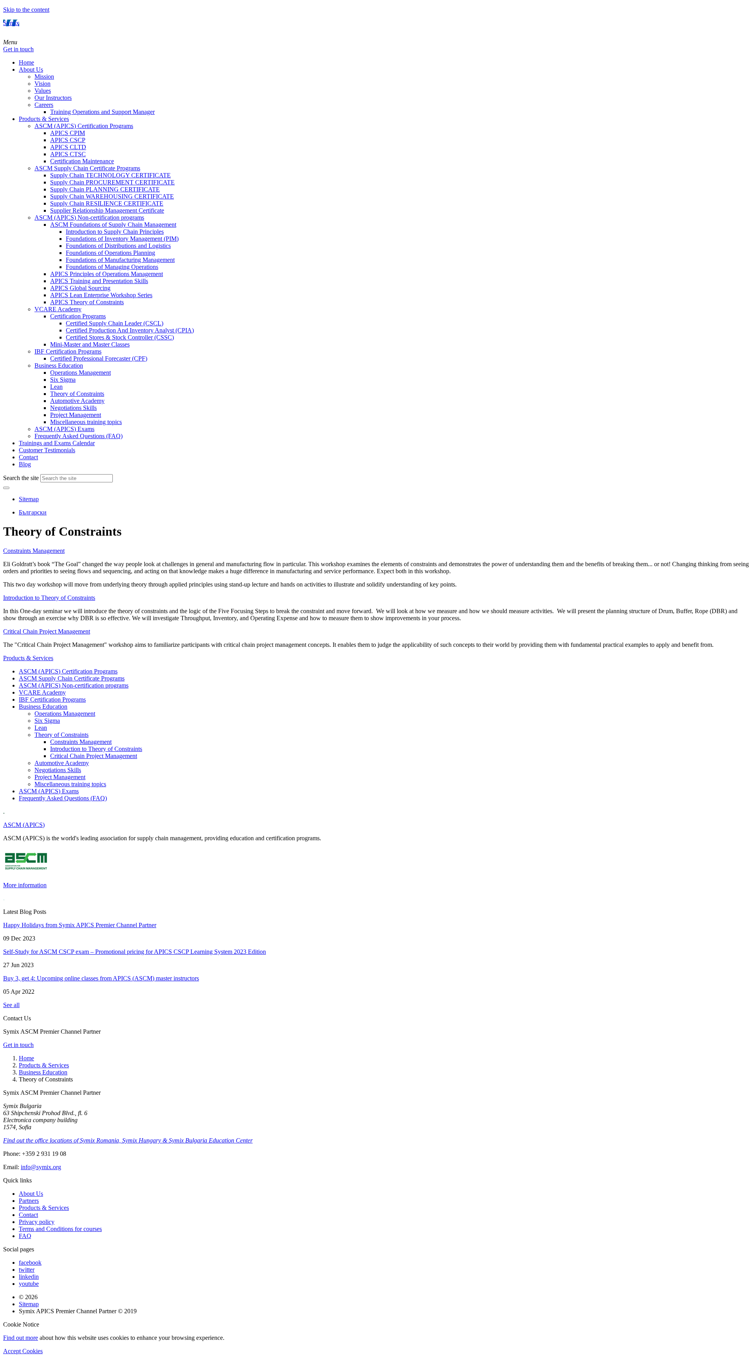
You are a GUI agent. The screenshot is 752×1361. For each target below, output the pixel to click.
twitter (26, 1269)
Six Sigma (63, 379)
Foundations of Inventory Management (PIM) (122, 238)
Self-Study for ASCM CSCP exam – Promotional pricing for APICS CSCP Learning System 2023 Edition (134, 951)
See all (11, 1005)
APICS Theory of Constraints (87, 302)
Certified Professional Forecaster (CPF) (98, 358)
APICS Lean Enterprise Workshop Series (101, 295)
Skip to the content (26, 9)
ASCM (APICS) (24, 824)
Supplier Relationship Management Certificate (107, 210)
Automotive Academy (77, 400)
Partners (29, 1200)
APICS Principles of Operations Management (106, 274)
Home (26, 62)
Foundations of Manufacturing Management (120, 259)
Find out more (20, 1337)
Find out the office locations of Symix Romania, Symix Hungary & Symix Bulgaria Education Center (128, 1140)
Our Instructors (53, 97)
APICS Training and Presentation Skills (99, 281)
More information (25, 885)
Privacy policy (36, 1221)
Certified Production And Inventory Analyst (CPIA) (130, 330)
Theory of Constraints (77, 393)
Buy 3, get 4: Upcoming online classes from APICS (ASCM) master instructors (101, 978)
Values (42, 90)
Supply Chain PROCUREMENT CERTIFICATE (112, 182)
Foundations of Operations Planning (110, 252)
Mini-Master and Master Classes (90, 344)
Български (33, 512)
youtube (29, 1283)
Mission (44, 76)
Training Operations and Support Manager (102, 111)
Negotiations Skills (73, 407)
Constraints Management (81, 741)
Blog (25, 464)
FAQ (25, 1236)
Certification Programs (78, 316)
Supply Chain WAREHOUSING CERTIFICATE (112, 196)
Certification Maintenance (82, 161)
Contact (28, 457)
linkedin (29, 1276)
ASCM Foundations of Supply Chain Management (113, 224)
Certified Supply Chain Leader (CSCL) (114, 323)
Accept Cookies (23, 1351)
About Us (31, 69)
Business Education (58, 365)
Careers (43, 104)
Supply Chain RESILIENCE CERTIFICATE (106, 203)
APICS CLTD (68, 147)
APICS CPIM (67, 133)
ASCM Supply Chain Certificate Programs (87, 168)
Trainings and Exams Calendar (57, 443)
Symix (11, 23)
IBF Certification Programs (67, 351)
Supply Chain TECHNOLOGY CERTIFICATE (110, 175)
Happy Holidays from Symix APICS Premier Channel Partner (79, 925)
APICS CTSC (68, 154)
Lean (56, 386)
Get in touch (18, 49)
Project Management (75, 415)
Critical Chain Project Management (93, 756)
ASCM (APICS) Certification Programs (83, 126)
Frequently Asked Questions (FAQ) (78, 436)
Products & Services (44, 119)
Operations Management (80, 372)
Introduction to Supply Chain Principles (115, 231)
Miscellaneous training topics (86, 422)
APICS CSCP (67, 140)
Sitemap (29, 499)
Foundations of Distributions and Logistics (118, 245)
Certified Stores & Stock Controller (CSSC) (120, 337)
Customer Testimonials (47, 450)
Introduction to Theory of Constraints (96, 748)
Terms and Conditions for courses (60, 1229)
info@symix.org (41, 1167)
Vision (42, 83)
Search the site (21, 478)
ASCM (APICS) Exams (64, 429)
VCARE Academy (57, 309)
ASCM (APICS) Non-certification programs (89, 217)
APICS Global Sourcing (80, 288)
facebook (30, 1262)
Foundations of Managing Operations (112, 267)
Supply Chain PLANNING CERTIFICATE (105, 189)
